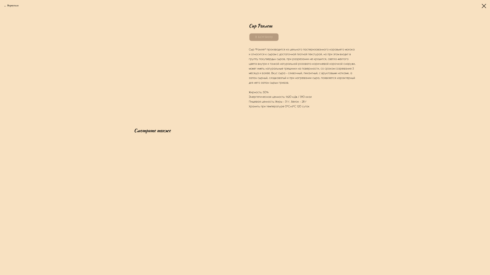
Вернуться (12, 5)
